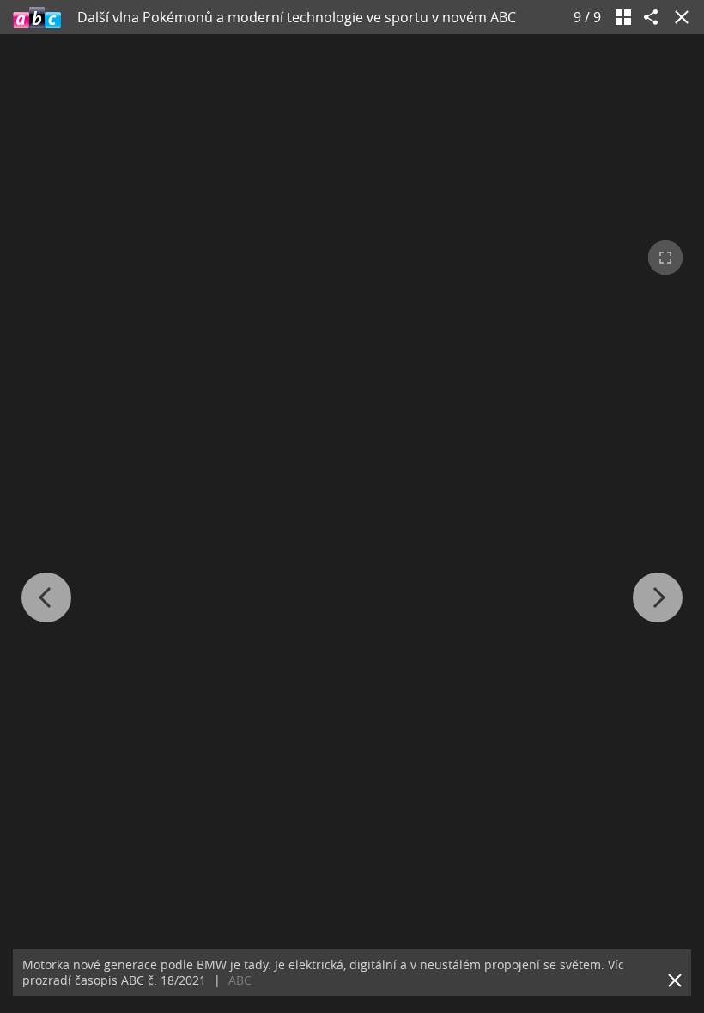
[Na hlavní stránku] (37, 17)
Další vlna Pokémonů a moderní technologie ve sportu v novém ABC (296, 17)
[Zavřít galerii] (678, 17)
